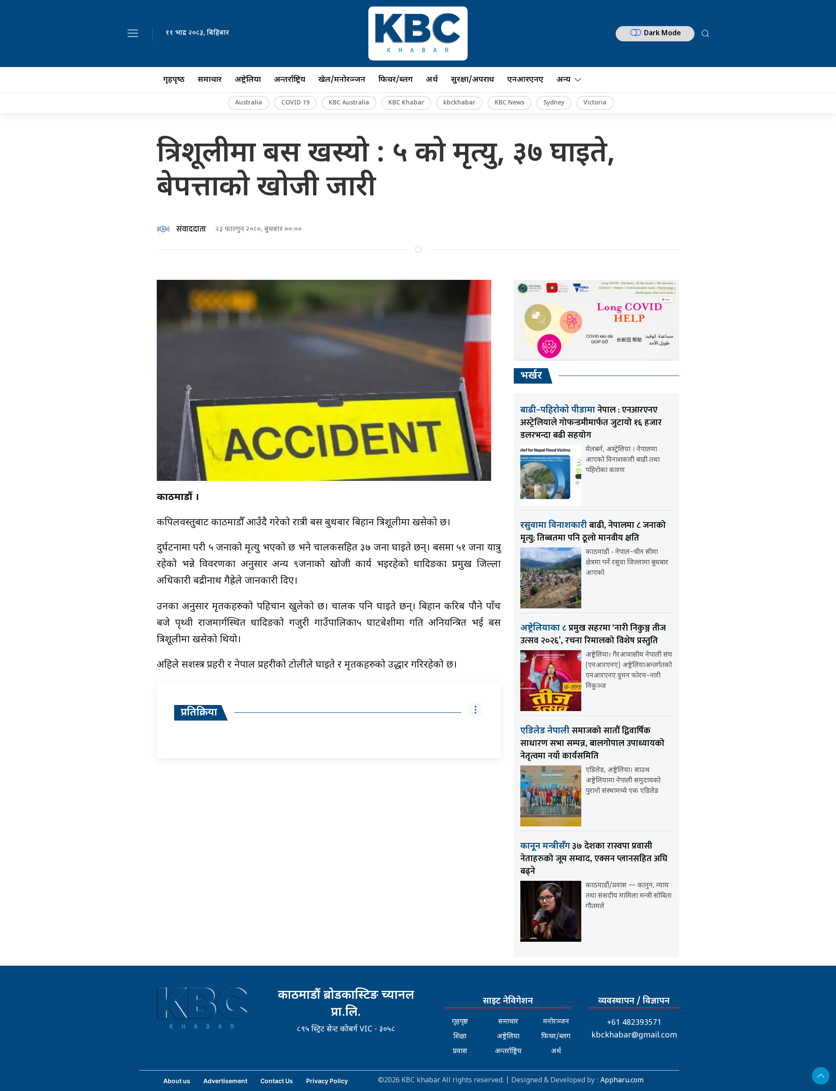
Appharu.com (622, 1080)
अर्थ (432, 80)
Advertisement (225, 1080)
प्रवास (460, 1051)
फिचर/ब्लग (395, 80)
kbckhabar (459, 103)
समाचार (210, 80)
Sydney (553, 103)
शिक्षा (459, 1036)
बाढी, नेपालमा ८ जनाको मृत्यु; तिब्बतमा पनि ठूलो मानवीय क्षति (593, 531)
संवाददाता (191, 229)
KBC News (509, 103)
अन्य (563, 80)
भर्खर (531, 376)
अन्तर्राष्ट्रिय (289, 80)
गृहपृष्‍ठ (174, 80)
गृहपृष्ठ (460, 1022)
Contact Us (276, 1080)
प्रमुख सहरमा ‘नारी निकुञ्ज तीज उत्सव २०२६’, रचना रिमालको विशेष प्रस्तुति (593, 634)
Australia (248, 103)
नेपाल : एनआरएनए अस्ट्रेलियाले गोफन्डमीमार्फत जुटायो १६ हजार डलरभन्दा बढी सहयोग (591, 423)
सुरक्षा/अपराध (472, 80)
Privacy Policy (327, 1080)
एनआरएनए (525, 80)
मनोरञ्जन (556, 1022)
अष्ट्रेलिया (248, 80)
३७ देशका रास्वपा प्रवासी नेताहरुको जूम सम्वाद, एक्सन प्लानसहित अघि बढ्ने (593, 859)
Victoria (595, 103)
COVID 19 (295, 103)
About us (176, 1080)
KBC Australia (349, 103)
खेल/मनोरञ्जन (341, 80)
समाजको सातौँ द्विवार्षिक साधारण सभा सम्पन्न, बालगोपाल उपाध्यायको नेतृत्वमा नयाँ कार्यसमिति (592, 743)
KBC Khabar (406, 103)
